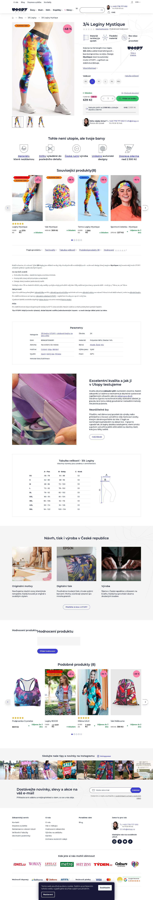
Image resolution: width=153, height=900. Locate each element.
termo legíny (66, 299)
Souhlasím (105, 888)
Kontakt (15, 822)
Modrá (92, 345)
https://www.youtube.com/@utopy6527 (125, 841)
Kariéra (48, 836)
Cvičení (44, 349)
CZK (137, 2)
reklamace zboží (124, 396)
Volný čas (50, 354)
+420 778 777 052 (119, 6)
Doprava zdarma (129, 156)
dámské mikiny (88, 292)
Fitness (58, 354)
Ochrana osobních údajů (56, 839)
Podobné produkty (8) (89, 250)
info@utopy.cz (132, 121)
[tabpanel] (27, 205)
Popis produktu (33, 250)
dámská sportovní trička (59, 292)
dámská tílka (39, 292)
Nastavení (48, 894)
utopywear (114, 841)
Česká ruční (72, 156)
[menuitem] (33, 10)
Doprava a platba (34, 2)
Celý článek (97, 437)
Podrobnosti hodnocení (118, 29)
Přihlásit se (135, 790)
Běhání (55, 349)
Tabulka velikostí (67, 250)
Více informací (89, 68)
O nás (15, 2)
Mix (102, 345)
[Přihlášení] (132, 2)
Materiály (23, 156)
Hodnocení (114, 250)
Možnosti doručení (131, 93)
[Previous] (7, 208)
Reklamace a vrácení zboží (24, 829)
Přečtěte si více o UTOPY (76, 607)
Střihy (42, 156)
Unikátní (97, 156)
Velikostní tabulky (20, 832)
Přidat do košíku (129, 99)
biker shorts (44, 299)
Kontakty (47, 2)
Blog (23, 2)
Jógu (50, 349)
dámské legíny (135, 292)
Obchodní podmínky (21, 836)
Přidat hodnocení (47, 651)
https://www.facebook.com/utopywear (119, 841)
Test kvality (50, 250)
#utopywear (105, 756)
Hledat (102, 10)
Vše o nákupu (51, 826)
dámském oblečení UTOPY (46, 296)
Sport (43, 354)
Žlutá (98, 345)
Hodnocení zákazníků (55, 829)
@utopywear (130, 841)
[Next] (145, 208)
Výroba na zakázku (53, 832)
